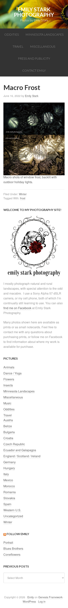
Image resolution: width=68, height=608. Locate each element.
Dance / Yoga (12, 373)
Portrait (8, 542)
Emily (30, 597)
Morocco (9, 486)
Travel (7, 415)
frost (22, 198)
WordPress (29, 601)
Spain (7, 504)
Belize (7, 426)
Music (7, 403)
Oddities (9, 409)
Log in (42, 601)
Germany (9, 462)
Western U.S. (12, 510)
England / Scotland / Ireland (21, 456)
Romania (9, 492)
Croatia (8, 438)
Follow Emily (18, 534)
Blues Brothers (13, 548)
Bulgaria (9, 432)
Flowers (8, 379)
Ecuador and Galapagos (19, 450)
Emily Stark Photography (34, 12)
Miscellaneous (13, 397)
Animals (8, 367)
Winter (23, 194)
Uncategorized (13, 516)
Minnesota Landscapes (19, 391)
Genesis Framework (50, 597)
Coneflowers (11, 554)
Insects (8, 385)
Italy (6, 474)
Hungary (9, 468)
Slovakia (9, 498)
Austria (8, 420)
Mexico (8, 480)
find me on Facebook (17, 308)
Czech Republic (14, 444)
